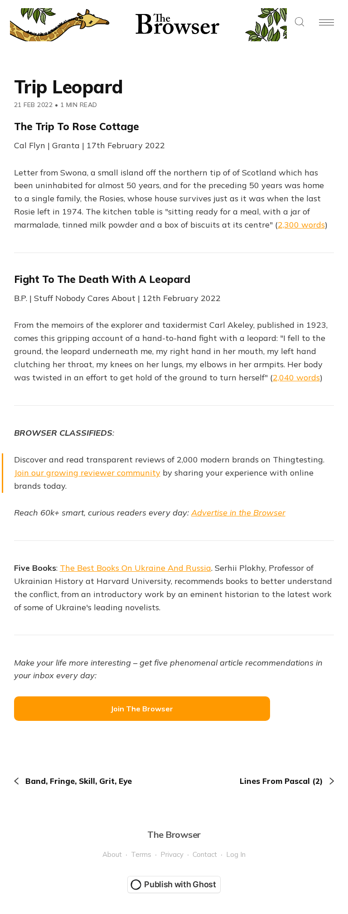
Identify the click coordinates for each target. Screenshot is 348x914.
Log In (236, 854)
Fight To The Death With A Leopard (102, 279)
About (112, 854)
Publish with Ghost (180, 884)
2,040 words (296, 377)
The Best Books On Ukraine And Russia (135, 568)
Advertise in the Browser (238, 512)
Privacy (172, 854)
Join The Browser (142, 708)
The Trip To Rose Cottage (76, 126)
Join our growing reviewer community (87, 472)
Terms (141, 854)
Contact (205, 854)
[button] (299, 22)
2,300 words (301, 224)
